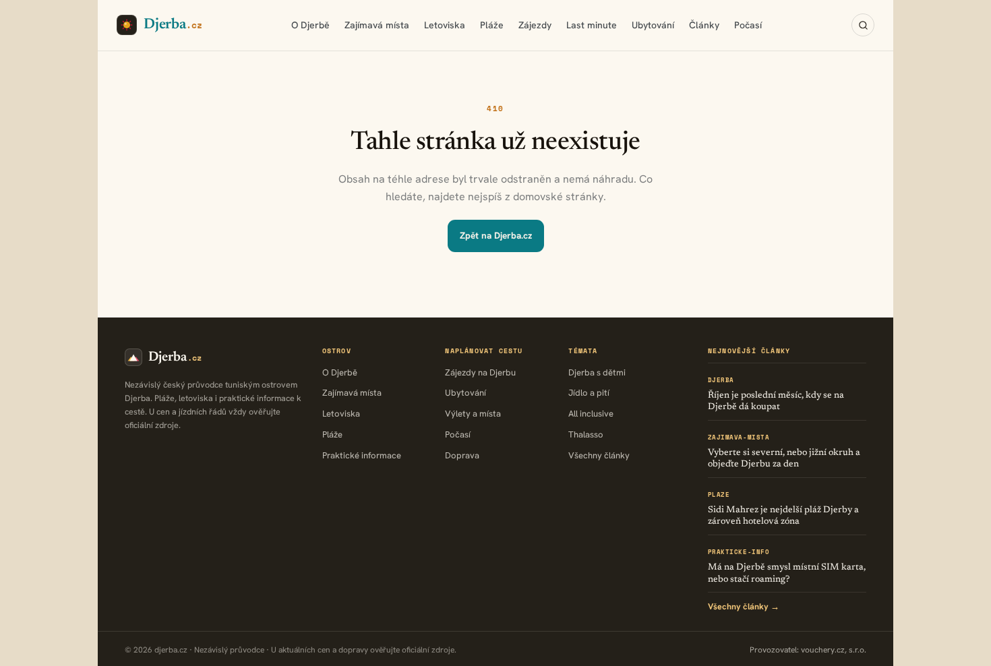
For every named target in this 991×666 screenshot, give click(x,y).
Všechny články (599, 455)
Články (704, 25)
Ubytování (653, 25)
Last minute (591, 25)
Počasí (748, 25)
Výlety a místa (473, 413)
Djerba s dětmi (597, 372)
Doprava (462, 455)
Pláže (492, 25)
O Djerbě (310, 25)
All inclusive (590, 413)
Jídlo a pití (588, 392)
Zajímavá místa (376, 25)
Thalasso (585, 434)
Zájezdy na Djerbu (480, 372)
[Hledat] (862, 24)
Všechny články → (743, 606)
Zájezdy (534, 25)
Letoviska (444, 25)
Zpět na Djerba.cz (496, 235)
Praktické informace (361, 455)
